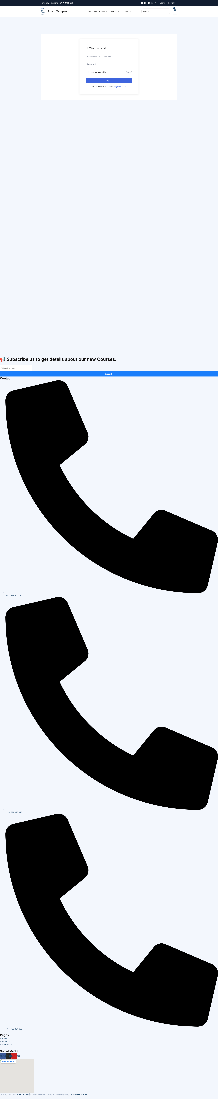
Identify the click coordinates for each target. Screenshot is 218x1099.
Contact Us (7, 1044)
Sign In (109, 80)
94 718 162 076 (66, 3)
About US (6, 1041)
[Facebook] (142, 3)
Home (4, 1038)
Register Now (120, 86)
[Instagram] (145, 3)
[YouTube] (149, 3)
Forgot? (129, 72)
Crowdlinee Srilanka (78, 1094)
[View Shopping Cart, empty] (175, 11)
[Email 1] (152, 3)
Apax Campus (57, 11)
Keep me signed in (98, 72)
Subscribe (109, 374)
